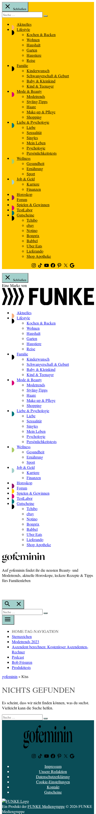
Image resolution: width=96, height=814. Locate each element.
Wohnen (33, 39)
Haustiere (34, 55)
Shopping (34, 117)
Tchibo (32, 220)
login (4, 590)
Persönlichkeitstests (42, 153)
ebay (30, 225)
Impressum (53, 766)
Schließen (19, 9)
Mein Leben (36, 142)
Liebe (31, 127)
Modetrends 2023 (25, 641)
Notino (32, 230)
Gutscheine (25, 214)
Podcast (18, 657)
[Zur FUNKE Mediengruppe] (48, 303)
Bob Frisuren (22, 662)
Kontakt (53, 786)
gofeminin (9, 676)
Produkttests (21, 667)
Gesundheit (35, 163)
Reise (31, 60)
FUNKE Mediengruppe (46, 806)
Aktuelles (24, 24)
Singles (32, 137)
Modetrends (36, 96)
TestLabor (24, 209)
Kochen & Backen (41, 34)
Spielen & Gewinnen (33, 204)
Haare (31, 106)
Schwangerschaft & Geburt (48, 75)
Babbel (32, 240)
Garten (32, 50)
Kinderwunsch (38, 70)
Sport (31, 173)
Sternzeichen (22, 636)
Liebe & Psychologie (33, 122)
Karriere (33, 184)
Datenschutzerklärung (53, 776)
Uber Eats (34, 245)
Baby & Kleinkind (41, 80)
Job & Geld (26, 178)
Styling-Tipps (37, 101)
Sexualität (34, 132)
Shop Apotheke (39, 256)
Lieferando (35, 251)
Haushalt (33, 44)
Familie (22, 65)
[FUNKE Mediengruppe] (15, 801)
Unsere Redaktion (53, 771)
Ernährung (35, 168)
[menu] (8, 620)
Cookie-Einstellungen (53, 781)
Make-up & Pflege (41, 111)
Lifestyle (23, 29)
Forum (22, 199)
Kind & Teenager (40, 86)
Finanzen (34, 189)
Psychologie (36, 147)
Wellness (24, 158)
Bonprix (33, 235)
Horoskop (24, 194)
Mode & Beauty (29, 91)
